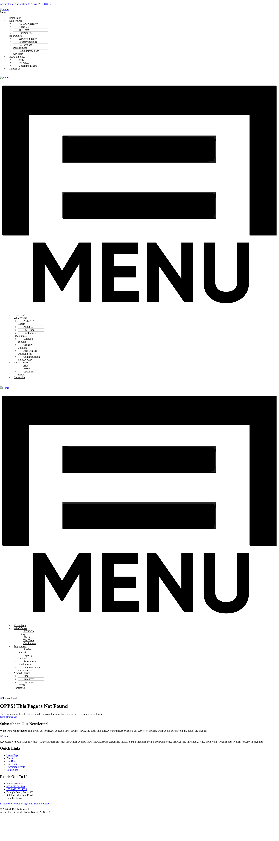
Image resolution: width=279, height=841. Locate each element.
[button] (91, 12)
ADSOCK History (26, 322)
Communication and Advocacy (26, 52)
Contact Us (14, 68)
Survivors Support (25, 340)
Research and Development (22, 46)
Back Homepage (8, 717)
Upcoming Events (28, 65)
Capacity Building (25, 346)
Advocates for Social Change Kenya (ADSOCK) (25, 4)
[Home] (4, 9)
